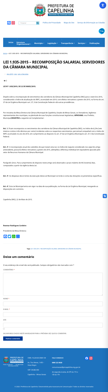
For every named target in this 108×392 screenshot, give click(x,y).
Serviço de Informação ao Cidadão (91, 22)
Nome (6, 299)
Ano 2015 (10, 74)
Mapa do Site (69, 22)
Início (11, 42)
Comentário (9, 270)
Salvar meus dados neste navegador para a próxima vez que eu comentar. (35, 333)
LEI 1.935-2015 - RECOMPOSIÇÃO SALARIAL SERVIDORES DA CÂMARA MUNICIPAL (56, 249)
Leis (15, 74)
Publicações (94, 43)
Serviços (81, 43)
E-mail (6, 309)
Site (4, 320)
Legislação (51, 43)
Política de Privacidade (52, 22)
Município (38, 43)
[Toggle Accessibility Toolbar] (102, 5)
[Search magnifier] (37, 23)
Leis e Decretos (23, 74)
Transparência (67, 43)
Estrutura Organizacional (23, 43)
